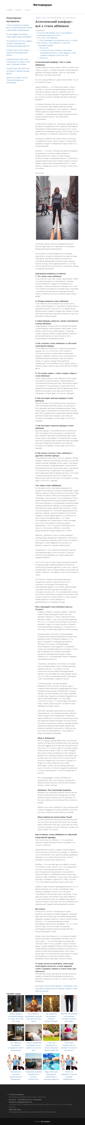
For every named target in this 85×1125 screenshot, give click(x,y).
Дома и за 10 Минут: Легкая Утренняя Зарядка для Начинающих (16, 80)
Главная (9, 10)
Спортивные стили (70, 986)
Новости (18, 10)
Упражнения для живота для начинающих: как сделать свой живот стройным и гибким (18, 61)
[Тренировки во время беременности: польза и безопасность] (33, 1069)
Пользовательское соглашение (29, 1099)
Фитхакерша (42, 5)
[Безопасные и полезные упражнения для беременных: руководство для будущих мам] (16, 1069)
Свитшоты (44, 58)
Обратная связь (15, 1109)
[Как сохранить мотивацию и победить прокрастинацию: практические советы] (51, 1011)
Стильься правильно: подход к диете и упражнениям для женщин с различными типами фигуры (19, 27)
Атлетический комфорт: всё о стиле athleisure (55, 33)
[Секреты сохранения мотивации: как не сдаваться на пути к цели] (33, 1040)
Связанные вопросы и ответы (49, 35)
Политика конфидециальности (20, 1102)
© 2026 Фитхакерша (16, 1094)
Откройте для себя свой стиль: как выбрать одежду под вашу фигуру (18, 70)
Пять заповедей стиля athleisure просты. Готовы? (58, 40)
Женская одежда (57, 988)
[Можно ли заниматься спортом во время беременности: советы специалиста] (69, 1069)
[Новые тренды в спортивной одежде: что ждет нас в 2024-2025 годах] (16, 1011)
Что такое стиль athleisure (48, 38)
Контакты (12, 1099)
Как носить (44, 48)
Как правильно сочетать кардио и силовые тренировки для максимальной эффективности (19, 43)
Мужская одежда (41, 991)
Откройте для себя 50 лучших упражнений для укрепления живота (17, 52)
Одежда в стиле (71, 988)
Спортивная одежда (43, 988)
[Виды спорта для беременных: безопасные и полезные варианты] (51, 1069)
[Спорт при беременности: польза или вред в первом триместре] (51, 1040)
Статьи (27, 10)
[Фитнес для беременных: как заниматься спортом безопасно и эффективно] (69, 1040)
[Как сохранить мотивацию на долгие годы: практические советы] (33, 1011)
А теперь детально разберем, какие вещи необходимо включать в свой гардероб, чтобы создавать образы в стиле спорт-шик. (58, 52)
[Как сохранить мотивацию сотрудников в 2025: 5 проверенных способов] (16, 1040)
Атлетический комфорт (53, 986)
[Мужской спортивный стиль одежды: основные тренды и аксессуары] (69, 1011)
